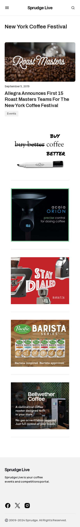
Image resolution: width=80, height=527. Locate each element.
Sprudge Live (40, 7)
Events (11, 113)
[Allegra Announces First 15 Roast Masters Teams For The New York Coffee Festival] (40, 62)
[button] (7, 7)
